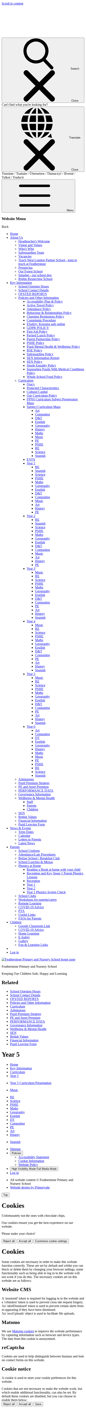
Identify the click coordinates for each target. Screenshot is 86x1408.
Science (40, 452)
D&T (38, 418)
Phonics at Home (29, 866)
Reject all (9, 1241)
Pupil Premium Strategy (34, 783)
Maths (39, 433)
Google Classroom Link (34, 926)
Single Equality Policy (41, 365)
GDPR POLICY (38, 328)
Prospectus (25, 267)
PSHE (39, 444)
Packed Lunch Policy (41, 335)
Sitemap (15, 1149)
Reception (33, 881)
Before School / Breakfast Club (39, 858)
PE (37, 440)
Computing (42, 414)
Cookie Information (31, 1161)
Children (32, 809)
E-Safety (24, 937)
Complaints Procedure (41, 320)
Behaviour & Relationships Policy (49, 313)
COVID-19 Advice (31, 907)
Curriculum (25, 380)
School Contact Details (33, 290)
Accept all (25, 1241)
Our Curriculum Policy (42, 395)
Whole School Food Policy (44, 376)
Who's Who (26, 249)
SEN (21, 813)
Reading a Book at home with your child (53, 869)
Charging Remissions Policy (45, 316)
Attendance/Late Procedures (37, 854)
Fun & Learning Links (33, 945)
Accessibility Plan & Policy (45, 301)
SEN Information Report (43, 358)
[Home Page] (38, 959)
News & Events (20, 828)
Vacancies (25, 256)
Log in (14, 952)
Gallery (23, 941)
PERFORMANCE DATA (35, 790)
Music (39, 437)
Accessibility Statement (33, 1157)
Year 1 (31, 463)
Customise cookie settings (51, 1241)
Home (14, 234)
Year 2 (31, 516)
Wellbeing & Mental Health (36, 798)
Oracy (31, 384)
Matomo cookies (23, 1331)
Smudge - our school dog (35, 275)
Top (5, 1194)
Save (38, 1404)
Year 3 (31, 568)
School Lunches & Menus (35, 862)
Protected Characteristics (43, 388)
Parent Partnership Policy (43, 339)
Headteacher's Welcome (34, 241)
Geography (42, 425)
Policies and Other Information (38, 297)
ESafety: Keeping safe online (46, 324)
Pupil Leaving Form (31, 824)
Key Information (21, 282)
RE (37, 448)
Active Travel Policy (40, 305)
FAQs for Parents (29, 918)
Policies (16, 1153)
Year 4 (31, 621)
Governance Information (34, 794)
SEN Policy (34, 361)
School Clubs (27, 896)
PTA (21, 911)
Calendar (24, 835)
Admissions (26, 779)
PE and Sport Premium (33, 787)
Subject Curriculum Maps (44, 407)
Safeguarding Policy (40, 354)
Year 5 (31, 674)
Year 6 (31, 726)
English (40, 422)
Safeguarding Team (31, 252)
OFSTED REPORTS (32, 294)
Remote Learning (29, 903)
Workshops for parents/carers (37, 899)
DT (37, 738)
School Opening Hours (33, 286)
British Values (27, 817)
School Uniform (29, 850)
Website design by (30, 1187)
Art (37, 410)
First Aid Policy (37, 331)
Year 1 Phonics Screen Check (46, 892)
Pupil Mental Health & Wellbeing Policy (53, 346)
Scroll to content (12, 3)
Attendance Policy (39, 309)
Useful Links (26, 914)
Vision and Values (30, 245)
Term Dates (26, 832)
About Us (16, 237)
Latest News (26, 843)
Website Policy (28, 1164)
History (40, 429)
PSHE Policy (35, 343)
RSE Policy (34, 350)
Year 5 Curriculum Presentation (30, 1083)
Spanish (40, 455)
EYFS (31, 459)
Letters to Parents (29, 839)
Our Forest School (30, 271)
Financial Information (32, 820)
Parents (31, 805)
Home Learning (28, 933)
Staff (30, 802)
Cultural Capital (37, 392)
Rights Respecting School (35, 279)
